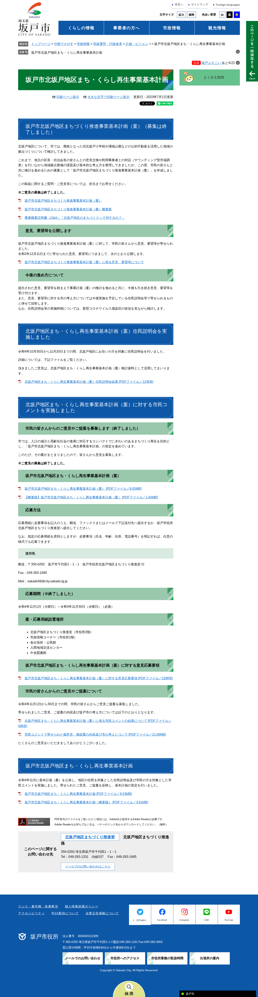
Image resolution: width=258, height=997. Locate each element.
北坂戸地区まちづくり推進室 (90, 837)
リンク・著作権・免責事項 (38, 906)
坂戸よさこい (211, 63)
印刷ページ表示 (67, 97)
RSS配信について (65, 913)
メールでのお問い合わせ (82, 958)
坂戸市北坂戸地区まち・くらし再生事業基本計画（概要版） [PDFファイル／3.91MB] (86, 802)
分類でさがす (63, 44)
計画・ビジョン (137, 44)
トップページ (41, 44)
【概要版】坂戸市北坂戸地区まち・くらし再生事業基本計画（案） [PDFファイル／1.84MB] (91, 497)
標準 (191, 14)
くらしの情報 (81, 28)
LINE (206, 920)
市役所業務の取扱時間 (167, 958)
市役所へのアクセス (124, 958)
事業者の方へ (126, 28)
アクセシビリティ (31, 913)
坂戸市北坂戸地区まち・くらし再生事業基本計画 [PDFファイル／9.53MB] (78, 794)
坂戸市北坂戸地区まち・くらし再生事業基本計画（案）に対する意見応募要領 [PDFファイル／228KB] (99, 678)
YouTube (229, 920)
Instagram (184, 920)
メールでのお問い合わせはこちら (87, 866)
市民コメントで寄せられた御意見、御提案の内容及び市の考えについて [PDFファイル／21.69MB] (95, 734)
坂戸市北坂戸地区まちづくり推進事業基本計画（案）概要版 (68, 209)
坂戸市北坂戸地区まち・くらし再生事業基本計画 (66, 52)
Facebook (162, 920)
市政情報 (172, 28)
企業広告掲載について (102, 913)
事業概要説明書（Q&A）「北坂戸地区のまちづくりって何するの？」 (75, 217)
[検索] (129, 989)
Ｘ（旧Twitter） (140, 920)
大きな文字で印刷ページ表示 (108, 97)
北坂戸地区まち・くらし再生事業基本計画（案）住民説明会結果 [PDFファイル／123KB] (89, 381)
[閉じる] (238, 63)
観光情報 (217, 28)
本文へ (179, 4)
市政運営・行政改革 (107, 44)
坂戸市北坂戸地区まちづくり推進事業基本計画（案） (63, 200)
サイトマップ (199, 4)
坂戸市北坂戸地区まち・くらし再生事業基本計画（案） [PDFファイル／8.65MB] (83, 488)
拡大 (181, 14)
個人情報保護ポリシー (81, 906)
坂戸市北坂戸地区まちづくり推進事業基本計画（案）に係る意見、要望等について (84, 262)
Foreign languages (228, 4)
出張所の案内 (209, 958)
